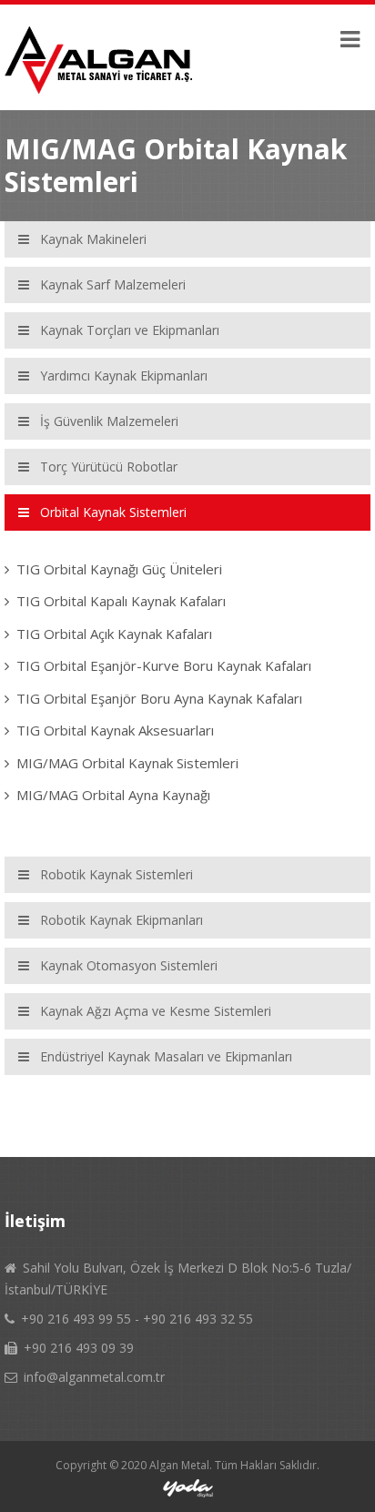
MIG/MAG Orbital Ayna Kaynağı (113, 795)
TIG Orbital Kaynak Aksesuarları (115, 730)
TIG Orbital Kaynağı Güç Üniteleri (119, 569)
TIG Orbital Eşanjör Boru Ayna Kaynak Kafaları (159, 698)
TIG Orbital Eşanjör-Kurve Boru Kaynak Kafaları (163, 665)
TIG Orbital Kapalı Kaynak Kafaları (121, 601)
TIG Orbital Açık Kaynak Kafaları (114, 633)
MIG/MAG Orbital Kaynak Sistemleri (127, 763)
